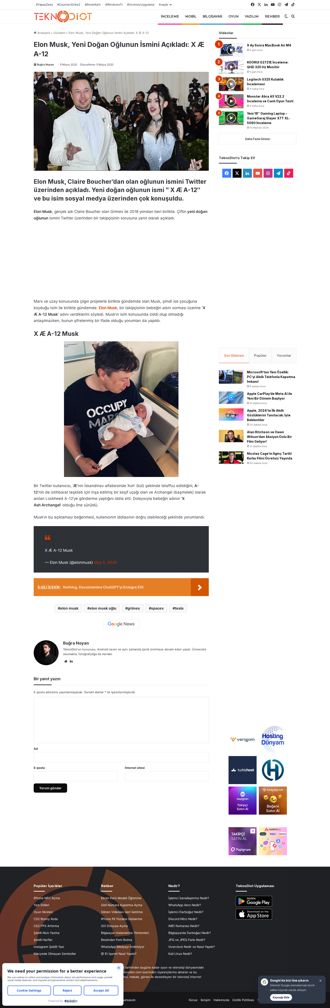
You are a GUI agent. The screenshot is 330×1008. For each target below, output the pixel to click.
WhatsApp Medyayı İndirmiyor (122, 947)
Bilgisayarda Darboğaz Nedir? (189, 933)
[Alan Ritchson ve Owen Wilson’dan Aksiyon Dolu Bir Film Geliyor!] (231, 436)
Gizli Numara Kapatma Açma (121, 905)
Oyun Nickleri (43, 912)
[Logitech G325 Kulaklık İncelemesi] (231, 84)
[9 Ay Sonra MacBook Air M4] (231, 50)
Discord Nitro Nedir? (182, 919)
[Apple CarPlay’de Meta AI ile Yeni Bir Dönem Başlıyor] (231, 397)
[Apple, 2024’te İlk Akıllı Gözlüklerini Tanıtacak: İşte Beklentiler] (231, 414)
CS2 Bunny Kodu (46, 919)
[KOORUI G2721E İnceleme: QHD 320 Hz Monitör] (231, 67)
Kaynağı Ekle (281, 997)
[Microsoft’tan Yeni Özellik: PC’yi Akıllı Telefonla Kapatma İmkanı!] (231, 377)
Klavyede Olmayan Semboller (55, 954)
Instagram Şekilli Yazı (49, 947)
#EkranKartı (93, 4)
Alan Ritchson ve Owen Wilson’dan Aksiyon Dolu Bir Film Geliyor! (269, 436)
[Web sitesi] (65, 661)
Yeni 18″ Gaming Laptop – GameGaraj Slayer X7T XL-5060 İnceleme (268, 118)
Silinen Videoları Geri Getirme (122, 912)
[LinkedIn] (71, 661)
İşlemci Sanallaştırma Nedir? (188, 898)
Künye (193, 1000)
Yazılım (252, 16)
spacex (157, 608)
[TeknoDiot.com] (63, 16)
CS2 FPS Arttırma (46, 926)
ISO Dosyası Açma (114, 926)
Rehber (272, 16)
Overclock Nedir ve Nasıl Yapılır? (191, 947)
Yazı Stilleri (41, 905)
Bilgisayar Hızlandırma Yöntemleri (125, 933)
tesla (179, 608)
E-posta (39, 768)
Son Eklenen (234, 355)
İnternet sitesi (135, 768)
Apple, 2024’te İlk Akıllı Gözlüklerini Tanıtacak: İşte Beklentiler (268, 415)
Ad (36, 748)
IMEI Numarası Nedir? (183, 926)
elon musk (69, 608)
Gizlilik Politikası (243, 1000)
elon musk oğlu (103, 608)
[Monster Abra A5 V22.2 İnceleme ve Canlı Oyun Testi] (231, 101)
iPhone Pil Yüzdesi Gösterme (121, 919)
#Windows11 (114, 4)
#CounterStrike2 (68, 4)
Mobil (191, 16)
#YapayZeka (44, 4)
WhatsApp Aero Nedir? (184, 905)
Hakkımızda (221, 1000)
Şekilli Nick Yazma (46, 933)
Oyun (233, 16)
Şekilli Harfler (43, 940)
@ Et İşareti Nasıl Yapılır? (118, 954)
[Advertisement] (121, 258)
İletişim (205, 1000)
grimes (134, 608)
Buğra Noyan (45, 64)
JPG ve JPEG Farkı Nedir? (186, 940)
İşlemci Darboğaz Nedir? (185, 912)
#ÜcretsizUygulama (140, 4)
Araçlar (163, 4)
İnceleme (170, 16)
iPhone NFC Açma (47, 898)
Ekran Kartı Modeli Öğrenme (121, 898)
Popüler (260, 355)
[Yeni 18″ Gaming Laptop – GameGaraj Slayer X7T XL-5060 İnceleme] (231, 118)
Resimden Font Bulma (116, 940)
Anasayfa (43, 33)
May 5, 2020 (105, 562)
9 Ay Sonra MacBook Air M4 (269, 45)
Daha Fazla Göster (257, 139)
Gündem (59, 33)
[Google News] (121, 624)
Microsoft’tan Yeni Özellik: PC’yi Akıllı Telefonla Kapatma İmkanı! (271, 376)
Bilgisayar (212, 16)
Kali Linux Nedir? (180, 954)
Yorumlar (284, 355)
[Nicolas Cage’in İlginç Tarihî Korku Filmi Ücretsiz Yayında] (231, 457)
